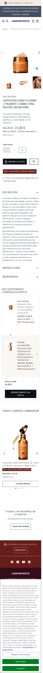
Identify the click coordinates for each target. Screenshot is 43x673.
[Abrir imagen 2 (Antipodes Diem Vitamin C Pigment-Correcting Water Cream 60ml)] (24, 82)
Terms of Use (7, 650)
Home (5, 29)
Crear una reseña (20, 526)
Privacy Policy (28, 647)
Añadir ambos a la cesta (20, 393)
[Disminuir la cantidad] (6, 150)
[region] (20, 626)
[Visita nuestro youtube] (23, 562)
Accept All (20, 668)
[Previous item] (4, 453)
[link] (33, 21)
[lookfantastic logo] (21, 21)
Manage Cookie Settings (20, 654)
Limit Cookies (21, 661)
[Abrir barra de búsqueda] (7, 21)
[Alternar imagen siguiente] (39, 53)
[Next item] (37, 453)
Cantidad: (8, 145)
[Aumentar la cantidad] (22, 150)
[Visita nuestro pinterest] (29, 562)
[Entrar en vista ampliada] (37, 68)
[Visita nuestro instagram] (18, 562)
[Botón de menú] (2, 21)
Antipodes (9, 96)
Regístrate (20, 550)
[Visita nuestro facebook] (12, 562)
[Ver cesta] (37, 21)
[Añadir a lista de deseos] (33, 161)
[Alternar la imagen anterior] (2, 53)
